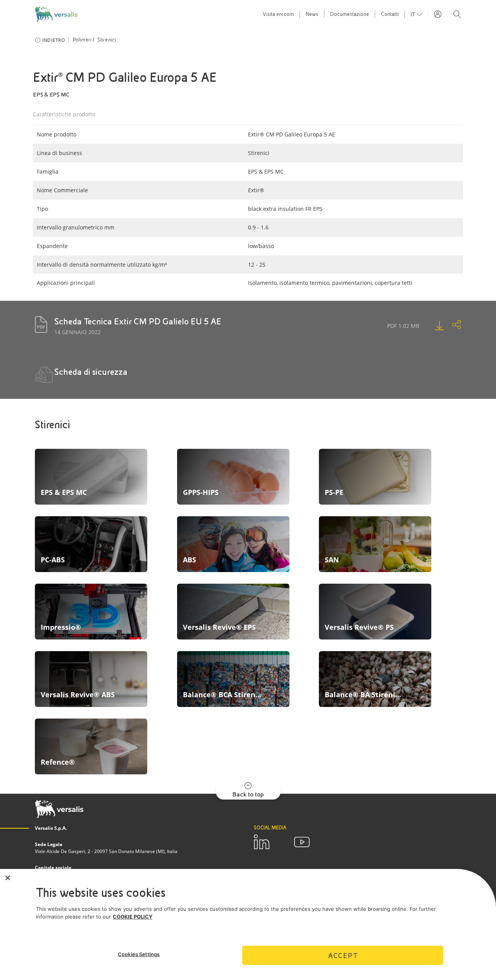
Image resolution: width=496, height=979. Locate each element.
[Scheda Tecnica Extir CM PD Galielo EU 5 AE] (431, 325)
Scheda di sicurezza (90, 372)
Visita (278, 14)
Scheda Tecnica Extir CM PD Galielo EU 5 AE (137, 321)
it (414, 14)
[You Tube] (302, 842)
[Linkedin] (261, 842)
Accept (343, 955)
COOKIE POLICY (132, 917)
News (312, 14)
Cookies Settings (139, 954)
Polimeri (82, 40)
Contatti (390, 14)
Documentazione (349, 14)
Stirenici (106, 40)
